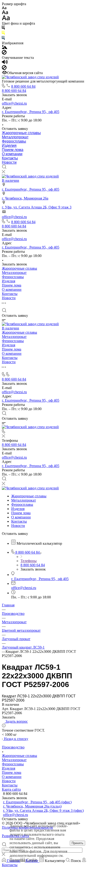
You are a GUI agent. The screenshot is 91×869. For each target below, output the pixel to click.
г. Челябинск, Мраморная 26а (25, 198)
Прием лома (12, 150)
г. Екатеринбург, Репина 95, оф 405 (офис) (37, 802)
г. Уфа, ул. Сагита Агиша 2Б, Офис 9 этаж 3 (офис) (43, 810)
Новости (9, 162)
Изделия (9, 145)
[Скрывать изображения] (4, 53)
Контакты (10, 158)
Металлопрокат (15, 137)
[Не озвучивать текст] (4, 69)
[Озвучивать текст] (5, 63)
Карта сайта (11, 789)
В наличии (10, 180)
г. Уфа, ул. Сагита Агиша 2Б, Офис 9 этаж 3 (36, 207)
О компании (12, 154)
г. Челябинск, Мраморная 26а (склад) (32, 806)
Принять (77, 843)
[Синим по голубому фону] (3, 39)
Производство (13, 747)
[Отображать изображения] (4, 48)
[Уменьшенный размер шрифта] (4, 8)
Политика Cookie (23, 860)
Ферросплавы (14, 141)
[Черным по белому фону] (3, 28)
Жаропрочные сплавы (21, 133)
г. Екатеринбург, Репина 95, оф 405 (30, 112)
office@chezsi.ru (14, 103)
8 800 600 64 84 (23, 86)
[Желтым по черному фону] (3, 34)
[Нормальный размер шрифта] (5, 13)
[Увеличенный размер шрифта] (6, 19)
